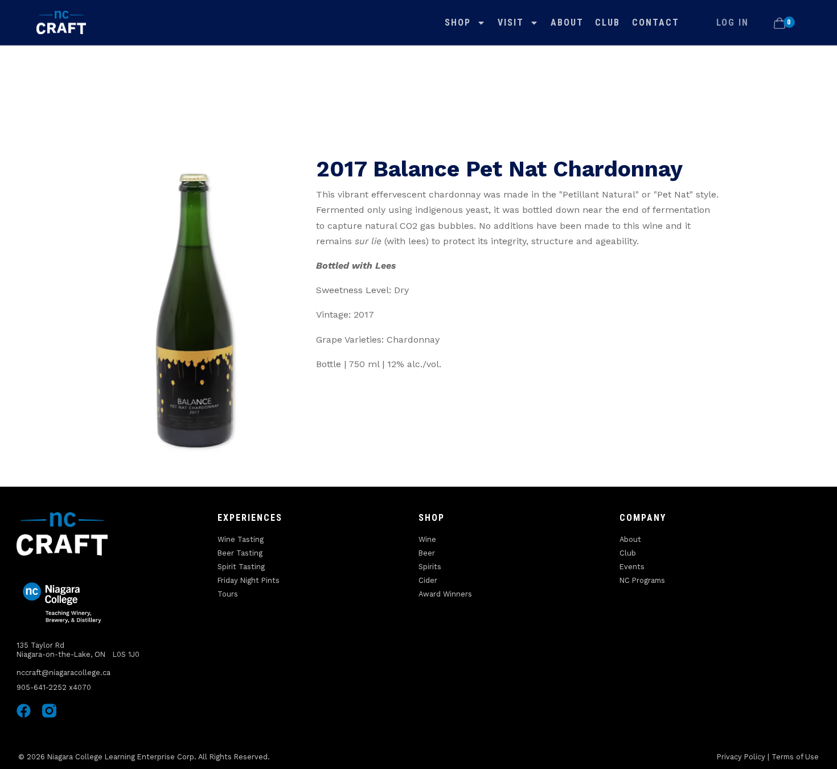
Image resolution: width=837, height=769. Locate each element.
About (567, 22)
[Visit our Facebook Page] (24, 711)
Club (607, 22)
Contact (655, 22)
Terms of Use (795, 756)
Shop (458, 22)
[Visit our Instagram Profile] (49, 711)
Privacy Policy (741, 756)
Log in (732, 22)
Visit (511, 22)
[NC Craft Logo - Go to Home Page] (61, 23)
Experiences (250, 517)
